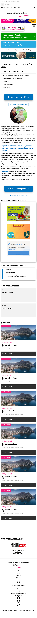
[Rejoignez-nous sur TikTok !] (18, 605)
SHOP (18, 1)
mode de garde (16, 126)
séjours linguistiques (18, 45)
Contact (23, 610)
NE (6, 1)
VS (9, 1)
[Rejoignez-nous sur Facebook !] (18, 598)
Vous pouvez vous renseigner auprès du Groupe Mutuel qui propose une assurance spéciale (18, 175)
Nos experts (28, 610)
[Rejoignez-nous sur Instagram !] (18, 601)
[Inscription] (31, 7)
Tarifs (33, 610)
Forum (23, 612)
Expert (3, 7)
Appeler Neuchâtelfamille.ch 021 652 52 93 (18, 594)
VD (2, 1)
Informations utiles (17, 612)
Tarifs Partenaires (15, 7)
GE (4, 1)
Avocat (7, 7)
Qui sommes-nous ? (17, 610)
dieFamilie (13, 1)
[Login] (34, 7)
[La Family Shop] (12, 28)
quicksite (10, 610)
